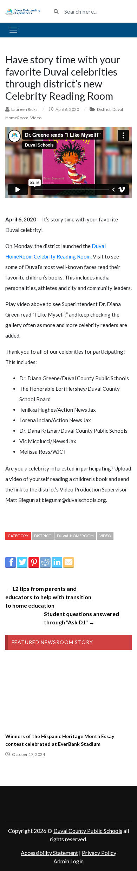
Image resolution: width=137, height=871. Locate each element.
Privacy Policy (99, 852)
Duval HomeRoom (75, 535)
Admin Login (68, 861)
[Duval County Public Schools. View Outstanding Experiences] (22, 11)
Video (35, 117)
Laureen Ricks (24, 109)
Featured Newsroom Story (52, 642)
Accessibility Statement (49, 852)
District (104, 109)
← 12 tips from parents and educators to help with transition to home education (48, 597)
